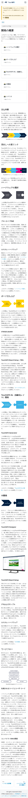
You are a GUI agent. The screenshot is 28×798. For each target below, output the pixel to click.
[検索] (25, 2)
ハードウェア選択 (20, 289)
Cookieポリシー (15, 796)
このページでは (6, 26)
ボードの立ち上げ (20, 387)
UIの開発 (17, 642)
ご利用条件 (17, 794)
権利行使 (23, 796)
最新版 (7, 17)
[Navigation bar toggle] (2, 2)
